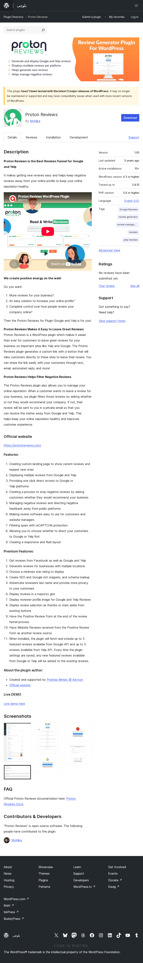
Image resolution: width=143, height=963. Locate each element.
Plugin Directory (13, 16)
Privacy (9, 887)
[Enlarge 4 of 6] (56, 758)
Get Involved (117, 867)
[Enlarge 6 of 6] (87, 749)
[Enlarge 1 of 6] (26, 728)
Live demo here (14, 703)
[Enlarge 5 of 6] (87, 728)
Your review (107, 286)
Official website (20, 685)
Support (133, 137)
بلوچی (16, 935)
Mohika (35, 121)
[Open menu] (137, 5)
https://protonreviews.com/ (22, 445)
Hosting (9, 880)
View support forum (112, 321)
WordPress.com (16, 899)
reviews (133, 232)
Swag (114, 887)
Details (12, 137)
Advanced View (109, 250)
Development (79, 137)
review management (128, 224)
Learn (77, 867)
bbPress (11, 912)
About (8, 867)
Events (113, 873)
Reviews (31, 137)
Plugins (43, 880)
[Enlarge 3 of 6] (56, 728)
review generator (128, 216)
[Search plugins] (43, 30)
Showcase (46, 867)
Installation (53, 137)
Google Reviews (129, 209)
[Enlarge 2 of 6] (26, 770)
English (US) (131, 200)
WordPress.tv (84, 887)
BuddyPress (14, 919)
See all (134, 286)
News (8, 873)
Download (130, 117)
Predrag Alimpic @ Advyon (65, 679)
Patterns (44, 887)
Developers (81, 880)
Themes (44, 873)
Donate (115, 880)
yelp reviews (130, 239)
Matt (9, 905)
